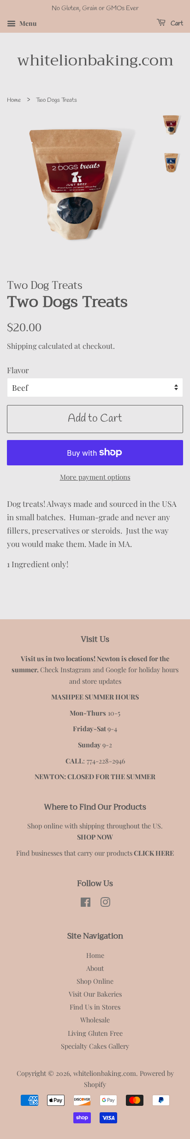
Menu (27, 23)
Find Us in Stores (95, 1006)
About (95, 968)
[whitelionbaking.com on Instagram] (105, 903)
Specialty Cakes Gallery (95, 1046)
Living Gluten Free (95, 1033)
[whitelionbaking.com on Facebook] (85, 903)
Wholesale (95, 1019)
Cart (176, 23)
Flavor (18, 370)
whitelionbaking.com (95, 60)
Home (14, 100)
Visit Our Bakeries (95, 993)
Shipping (21, 346)
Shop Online (95, 981)
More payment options (95, 476)
